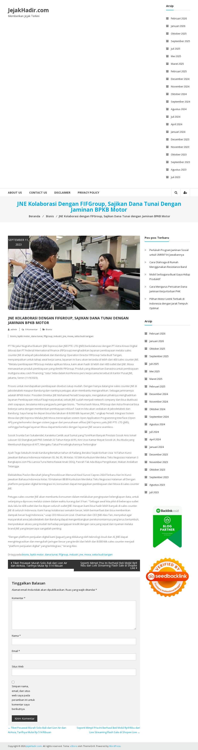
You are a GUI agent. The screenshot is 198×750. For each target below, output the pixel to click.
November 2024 (180, 86)
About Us (15, 192)
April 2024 (176, 124)
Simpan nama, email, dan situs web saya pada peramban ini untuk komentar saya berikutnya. (23, 697)
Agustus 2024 (178, 109)
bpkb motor (24, 336)
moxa (70, 336)
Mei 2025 (176, 56)
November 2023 (180, 147)
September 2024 (180, 101)
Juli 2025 (175, 48)
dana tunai (37, 336)
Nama (16, 635)
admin (13, 329)
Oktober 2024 (179, 94)
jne (64, 336)
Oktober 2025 (179, 33)
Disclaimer (62, 192)
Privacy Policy (88, 192)
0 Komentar (31, 329)
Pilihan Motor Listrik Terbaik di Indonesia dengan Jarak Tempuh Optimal (168, 303)
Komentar (18, 598)
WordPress (114, 746)
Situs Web (18, 666)
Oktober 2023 (179, 154)
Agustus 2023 (178, 169)
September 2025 (180, 41)
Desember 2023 (180, 139)
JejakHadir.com (28, 10)
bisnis (13, 336)
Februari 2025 (179, 71)
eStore (73, 746)
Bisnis (49, 329)
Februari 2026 (179, 18)
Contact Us (38, 192)
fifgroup (48, 336)
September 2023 (180, 162)
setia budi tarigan (83, 336)
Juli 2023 (175, 177)
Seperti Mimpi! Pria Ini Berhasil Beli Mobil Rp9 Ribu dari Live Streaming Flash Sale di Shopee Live (108, 565)
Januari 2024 (178, 132)
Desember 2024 (180, 79)
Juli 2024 (175, 116)
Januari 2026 (178, 26)
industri (58, 336)
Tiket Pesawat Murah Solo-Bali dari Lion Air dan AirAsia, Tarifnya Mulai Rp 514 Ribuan (39, 564)
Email (16, 651)
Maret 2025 (177, 64)
